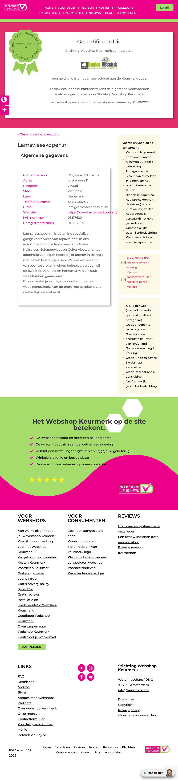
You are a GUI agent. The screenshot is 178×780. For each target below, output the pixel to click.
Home (49, 8)
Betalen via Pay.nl (32, 735)
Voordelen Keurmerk (34, 568)
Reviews (87, 8)
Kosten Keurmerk (31, 562)
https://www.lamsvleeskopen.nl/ (93, 212)
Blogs (22, 692)
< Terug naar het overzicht (38, 134)
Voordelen (67, 8)
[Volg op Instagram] (90, 668)
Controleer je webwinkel (37, 637)
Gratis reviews (29, 594)
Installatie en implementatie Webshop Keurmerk (37, 605)
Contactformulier (31, 719)
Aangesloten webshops (36, 698)
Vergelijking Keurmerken (37, 557)
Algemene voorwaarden (137, 715)
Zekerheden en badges (86, 573)
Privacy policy (129, 710)
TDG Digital (16, 750)
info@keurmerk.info (133, 690)
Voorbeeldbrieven (82, 568)
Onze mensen (29, 714)
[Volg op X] (81, 668)
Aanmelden (126, 13)
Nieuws (95, 13)
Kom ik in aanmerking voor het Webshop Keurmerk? (35, 546)
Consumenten (73, 13)
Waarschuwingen (81, 541)
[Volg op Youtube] (90, 677)
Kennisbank (27, 682)
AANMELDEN (31, 647)
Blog (109, 13)
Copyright (126, 705)
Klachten (49, 13)
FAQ (21, 676)
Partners (24, 703)
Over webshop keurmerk (37, 708)
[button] (4, 110)
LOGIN (164, 7)
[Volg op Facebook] (81, 677)
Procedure (124, 8)
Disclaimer (126, 699)
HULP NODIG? (155, 773)
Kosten (104, 8)
